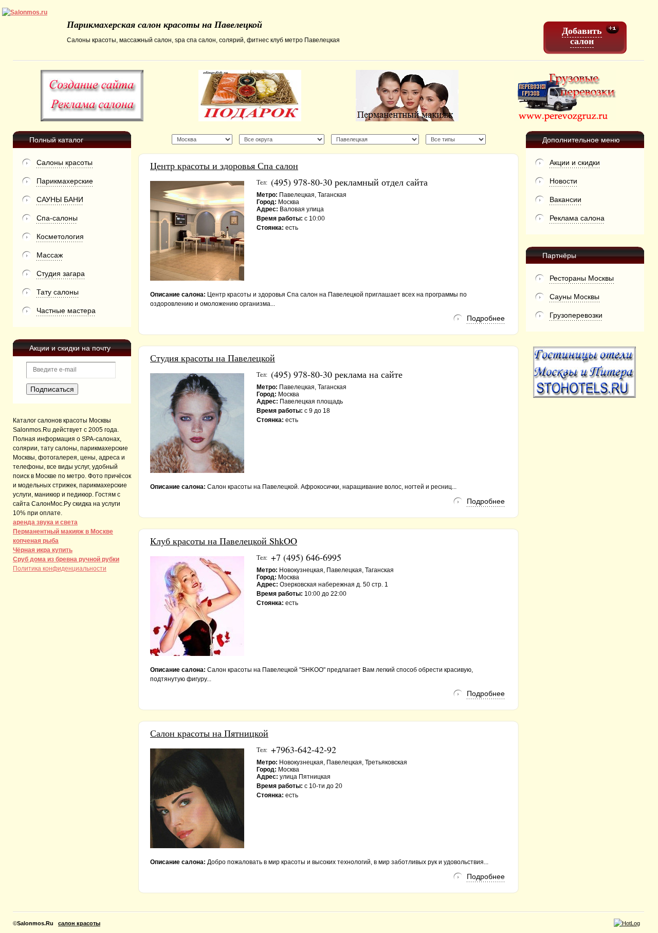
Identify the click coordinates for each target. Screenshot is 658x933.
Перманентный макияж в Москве (63, 531)
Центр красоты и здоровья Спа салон (224, 165)
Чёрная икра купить (42, 550)
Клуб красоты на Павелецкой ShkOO (223, 541)
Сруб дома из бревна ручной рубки (66, 559)
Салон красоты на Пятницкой (209, 733)
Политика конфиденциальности (59, 568)
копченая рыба (36, 540)
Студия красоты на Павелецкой (212, 358)
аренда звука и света (45, 522)
